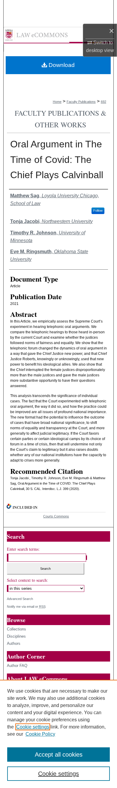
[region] (58, 734)
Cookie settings (32, 726)
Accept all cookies (58, 754)
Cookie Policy (40, 734)
